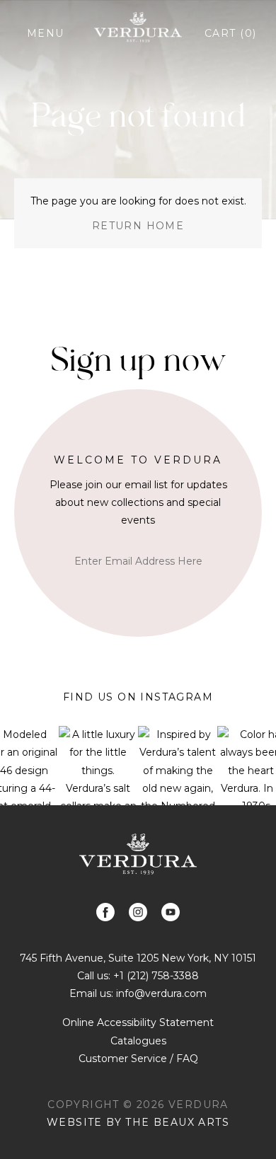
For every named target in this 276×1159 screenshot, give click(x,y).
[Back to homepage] (138, 854)
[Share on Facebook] (105, 912)
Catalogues (138, 1040)
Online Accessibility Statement (138, 1022)
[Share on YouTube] (170, 912)
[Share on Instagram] (138, 912)
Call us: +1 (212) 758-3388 (138, 975)
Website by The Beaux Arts (138, 1122)
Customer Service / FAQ (138, 1058)
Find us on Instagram (138, 697)
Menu (45, 33)
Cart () (230, 33)
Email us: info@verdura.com (138, 993)
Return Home (138, 225)
